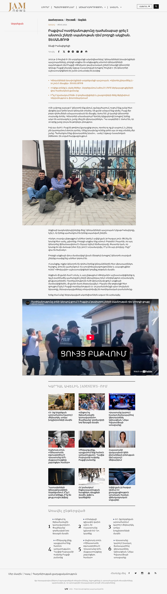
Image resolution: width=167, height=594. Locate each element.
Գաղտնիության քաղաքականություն (55, 574)
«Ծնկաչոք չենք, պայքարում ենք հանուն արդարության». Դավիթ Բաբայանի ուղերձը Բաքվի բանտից (91, 455)
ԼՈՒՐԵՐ (45, 7)
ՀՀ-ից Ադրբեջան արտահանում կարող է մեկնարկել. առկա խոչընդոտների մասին (60, 416)
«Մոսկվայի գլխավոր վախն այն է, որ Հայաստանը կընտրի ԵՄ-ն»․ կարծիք (91, 526)
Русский (71, 19)
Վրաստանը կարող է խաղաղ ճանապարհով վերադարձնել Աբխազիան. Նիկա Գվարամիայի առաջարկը (121, 418)
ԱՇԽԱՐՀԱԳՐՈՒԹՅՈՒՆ (91, 7)
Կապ (27, 574)
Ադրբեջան (17, 23)
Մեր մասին (15, 574)
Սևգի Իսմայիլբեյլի (59, 45)
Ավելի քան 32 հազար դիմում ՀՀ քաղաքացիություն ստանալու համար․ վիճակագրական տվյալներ (120, 493)
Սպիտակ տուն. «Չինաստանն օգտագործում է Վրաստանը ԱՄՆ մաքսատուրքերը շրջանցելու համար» (59, 456)
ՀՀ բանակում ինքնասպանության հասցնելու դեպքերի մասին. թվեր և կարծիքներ (89, 492)
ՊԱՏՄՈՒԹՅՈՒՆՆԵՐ (64, 7)
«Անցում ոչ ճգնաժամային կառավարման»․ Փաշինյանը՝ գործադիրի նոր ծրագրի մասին (91, 417)
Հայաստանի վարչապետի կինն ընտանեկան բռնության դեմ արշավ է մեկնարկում (121, 455)
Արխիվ (52, 24)
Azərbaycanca (56, 19)
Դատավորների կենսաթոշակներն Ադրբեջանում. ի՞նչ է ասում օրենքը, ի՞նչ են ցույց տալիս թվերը (59, 492)
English (82, 19)
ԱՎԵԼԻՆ (114, 7)
